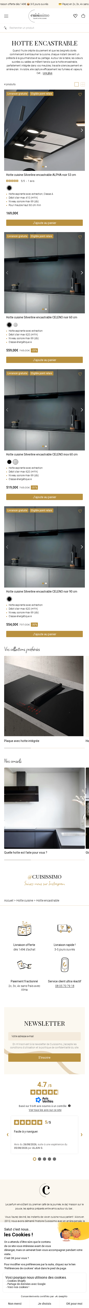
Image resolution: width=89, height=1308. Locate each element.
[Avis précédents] (7, 1135)
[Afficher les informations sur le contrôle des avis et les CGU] (69, 1105)
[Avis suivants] (81, 1135)
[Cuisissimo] (39, 16)
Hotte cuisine (24, 900)
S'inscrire (44, 1057)
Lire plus (47, 73)
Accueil (8, 900)
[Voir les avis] (44, 181)
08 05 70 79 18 (64, 986)
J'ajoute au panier (44, 223)
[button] (83, 16)
